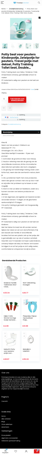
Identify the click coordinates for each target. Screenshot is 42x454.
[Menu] (2, 2)
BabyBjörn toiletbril (27, 350)
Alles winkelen (6, 419)
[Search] (39, 2)
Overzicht (4, 401)
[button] (40, 18)
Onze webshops (6, 424)
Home (3, 9)
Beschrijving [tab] (7, 132)
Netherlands (14, 117)
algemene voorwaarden (9, 438)
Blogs (3, 422)
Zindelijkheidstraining (16, 9)
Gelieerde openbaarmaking (10, 441)
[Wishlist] (16, 451)
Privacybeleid (5, 435)
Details (32, 89)
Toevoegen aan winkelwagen (17, 99)
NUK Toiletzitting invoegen (29, 284)
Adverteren (5, 427)
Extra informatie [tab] (8, 136)
